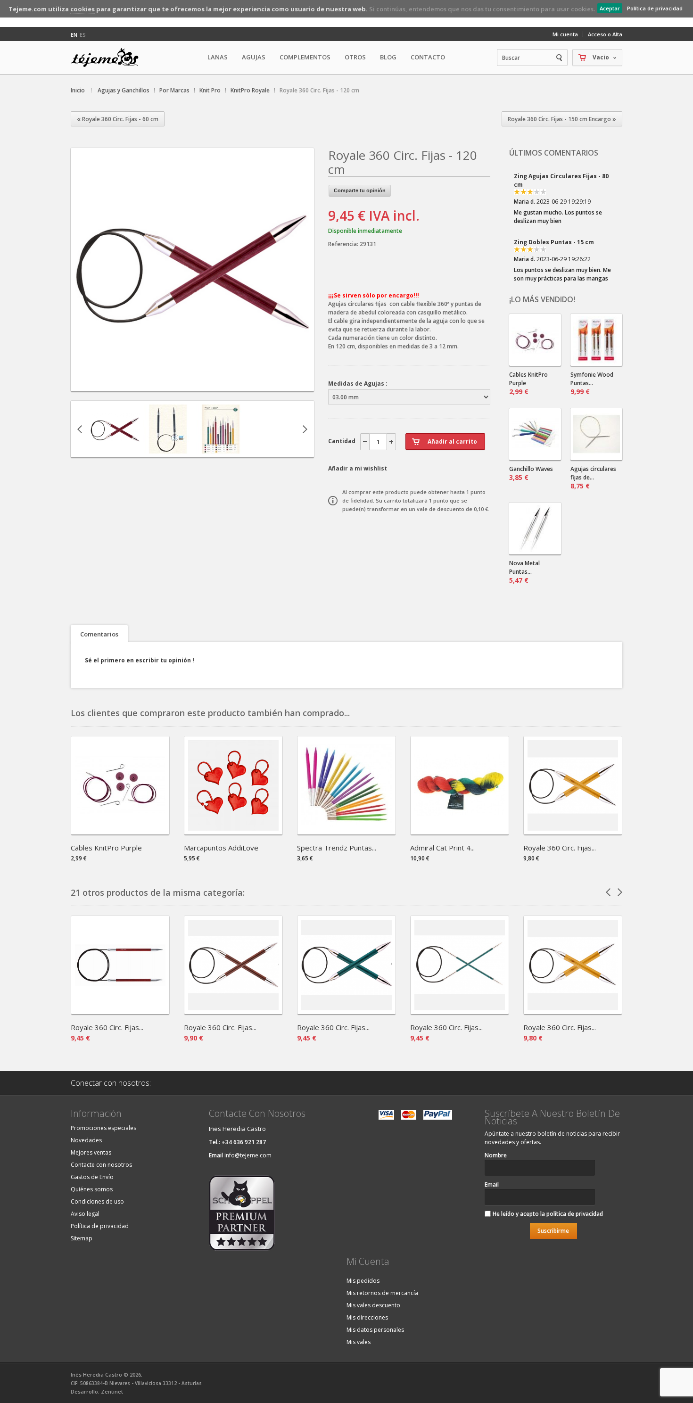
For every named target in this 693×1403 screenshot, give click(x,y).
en (74, 34)
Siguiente (305, 429)
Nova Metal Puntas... (524, 572)
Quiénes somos (92, 1189)
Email (492, 1184)
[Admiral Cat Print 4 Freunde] (459, 831)
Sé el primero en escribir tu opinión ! (139, 660)
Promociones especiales (103, 1128)
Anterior (80, 429)
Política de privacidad (655, 8)
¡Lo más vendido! (542, 299)
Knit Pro (210, 90)
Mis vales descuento (373, 1305)
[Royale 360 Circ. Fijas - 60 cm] (459, 1011)
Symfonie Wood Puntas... (591, 383)
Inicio (78, 90)
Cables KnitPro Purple (528, 383)
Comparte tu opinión (360, 190)
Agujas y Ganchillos (123, 90)
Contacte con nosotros (101, 1165)
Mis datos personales (375, 1330)
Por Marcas (174, 90)
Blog (388, 57)
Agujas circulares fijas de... (593, 477)
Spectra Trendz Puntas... (336, 847)
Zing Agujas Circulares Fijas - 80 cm (561, 180)
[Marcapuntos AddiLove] (233, 831)
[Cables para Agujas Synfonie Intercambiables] (535, 340)
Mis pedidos (363, 1281)
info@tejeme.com (248, 1155)
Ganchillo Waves (531, 473)
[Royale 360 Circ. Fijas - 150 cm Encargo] (572, 831)
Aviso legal (85, 1214)
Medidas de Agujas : (358, 384)
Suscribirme (553, 1231)
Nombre (496, 1155)
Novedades (86, 1140)
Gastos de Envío (92, 1177)
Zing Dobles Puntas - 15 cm (554, 242)
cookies (82, 9)
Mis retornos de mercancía (382, 1293)
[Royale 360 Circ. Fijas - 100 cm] (115, 449)
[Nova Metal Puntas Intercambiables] (535, 528)
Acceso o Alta (605, 34)
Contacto (428, 57)
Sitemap (81, 1238)
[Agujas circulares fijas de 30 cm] (596, 434)
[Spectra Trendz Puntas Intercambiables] (346, 831)
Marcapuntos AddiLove (221, 847)
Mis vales (358, 1342)
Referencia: (344, 244)
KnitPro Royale (250, 90)
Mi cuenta (565, 34)
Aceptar (610, 8)
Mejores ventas (91, 1152)
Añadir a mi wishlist (357, 468)
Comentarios (99, 634)
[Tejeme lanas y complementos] (108, 57)
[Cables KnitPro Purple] (120, 831)
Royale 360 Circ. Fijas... (559, 847)
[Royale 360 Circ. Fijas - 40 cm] (167, 449)
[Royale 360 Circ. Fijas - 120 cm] (192, 383)
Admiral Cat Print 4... (442, 847)
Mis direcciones (367, 1317)
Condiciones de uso (97, 1201)
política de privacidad (574, 1214)
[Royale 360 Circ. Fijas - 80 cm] (233, 1011)
